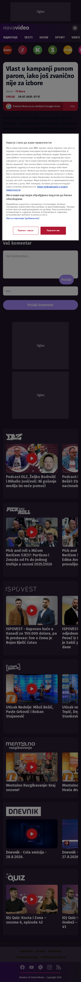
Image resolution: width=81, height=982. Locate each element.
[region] (40, 186)
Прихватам (53, 230)
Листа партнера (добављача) (22, 218)
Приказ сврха (26, 230)
